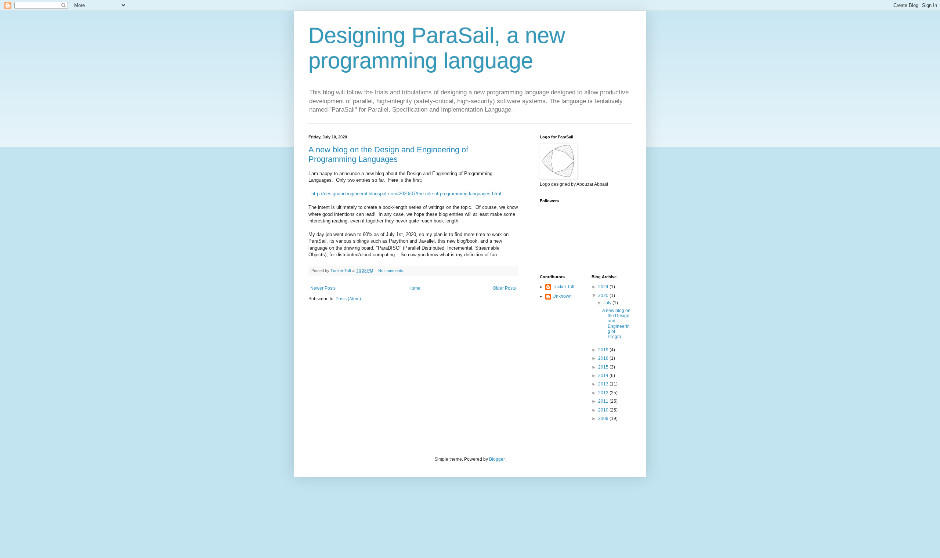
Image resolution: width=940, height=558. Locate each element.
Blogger (497, 459)
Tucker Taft (563, 286)
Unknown (562, 296)
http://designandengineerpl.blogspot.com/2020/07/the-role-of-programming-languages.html (406, 193)
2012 (604, 392)
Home (414, 288)
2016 (604, 358)
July (607, 302)
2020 (604, 295)
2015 (604, 367)
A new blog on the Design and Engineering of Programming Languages (388, 154)
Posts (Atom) (348, 298)
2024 (604, 286)
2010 (604, 410)
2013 (604, 384)
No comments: (391, 270)
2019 (604, 349)
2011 (604, 401)
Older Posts (504, 288)
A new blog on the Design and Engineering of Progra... (616, 324)
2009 (604, 418)
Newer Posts (323, 288)
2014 (604, 375)
